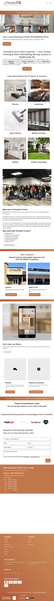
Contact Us (7, 43)
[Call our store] (14, 598)
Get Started (7, 352)
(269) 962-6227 (8, 564)
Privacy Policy (26, 456)
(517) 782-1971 (8, 477)
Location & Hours (11, 294)
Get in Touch (27, 68)
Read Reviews (10, 392)
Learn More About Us (9, 245)
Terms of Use (43, 592)
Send (48, 460)
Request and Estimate (36, 392)
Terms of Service (34, 456)
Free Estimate (6, 598)
